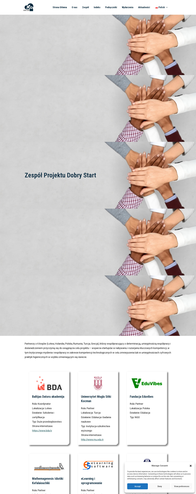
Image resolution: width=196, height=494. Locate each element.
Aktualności (144, 7)
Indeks (97, 7)
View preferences (181, 486)
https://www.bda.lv (42, 430)
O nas (74, 7)
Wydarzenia (127, 7)
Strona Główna (60, 7)
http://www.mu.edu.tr (92, 439)
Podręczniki (111, 7)
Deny (160, 486)
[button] (190, 465)
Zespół (85, 7)
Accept (138, 486)
